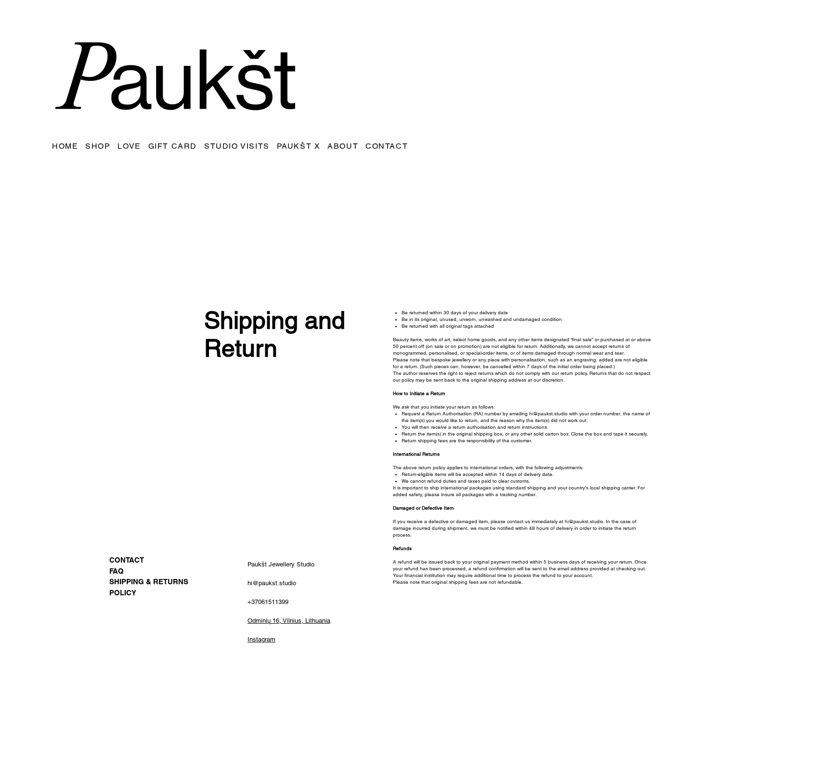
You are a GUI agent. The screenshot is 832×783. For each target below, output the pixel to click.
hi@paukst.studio (548, 414)
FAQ (116, 571)
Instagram (261, 639)
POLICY (122, 593)
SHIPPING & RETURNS (148, 582)
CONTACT (126, 560)
